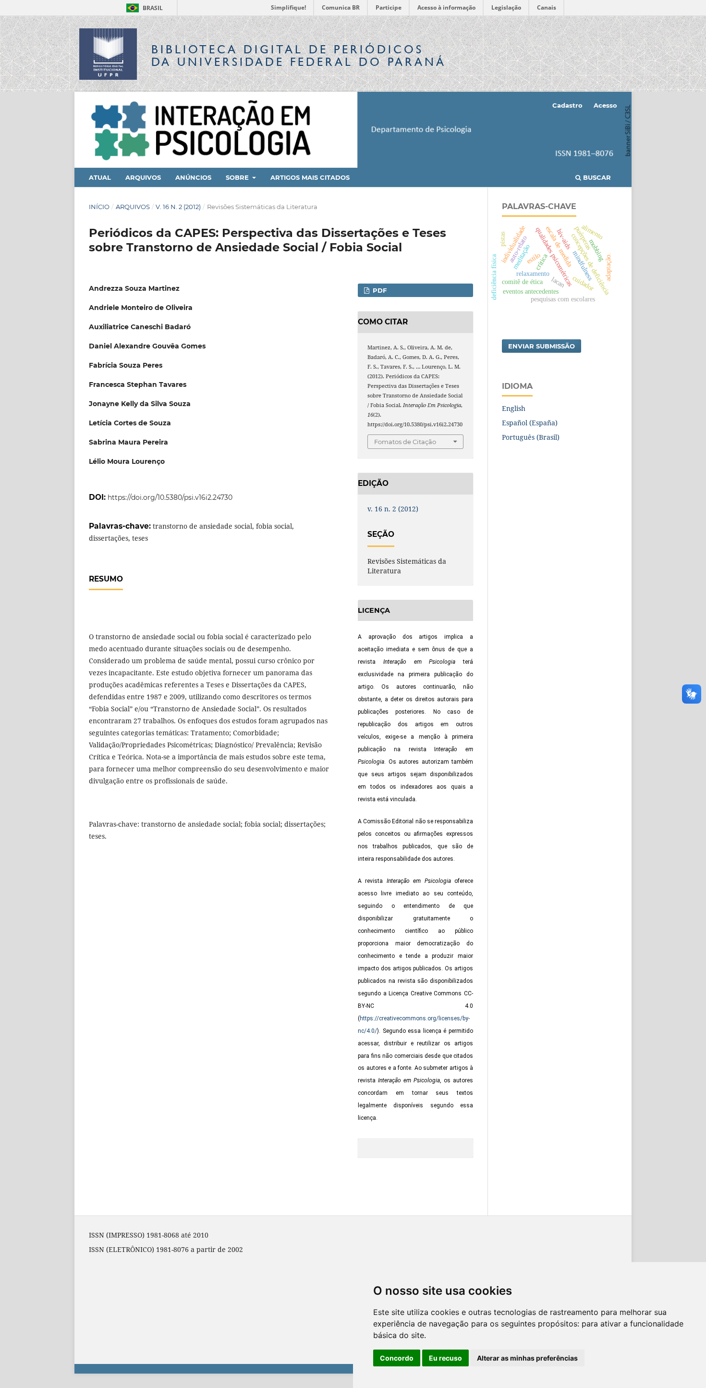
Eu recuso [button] (445, 1358)
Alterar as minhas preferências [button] (527, 1358)
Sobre (238, 177)
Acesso (605, 105)
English (513, 408)
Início (99, 207)
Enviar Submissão (541, 346)
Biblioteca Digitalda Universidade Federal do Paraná (298, 55)
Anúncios (193, 177)
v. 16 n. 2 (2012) (178, 207)
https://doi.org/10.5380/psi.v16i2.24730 (170, 497)
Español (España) (530, 422)
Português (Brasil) (531, 437)
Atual (100, 177)
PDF (379, 290)
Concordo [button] (397, 1358)
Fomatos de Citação (405, 442)
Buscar (596, 177)
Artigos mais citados (310, 177)
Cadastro (567, 105)
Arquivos (143, 177)
